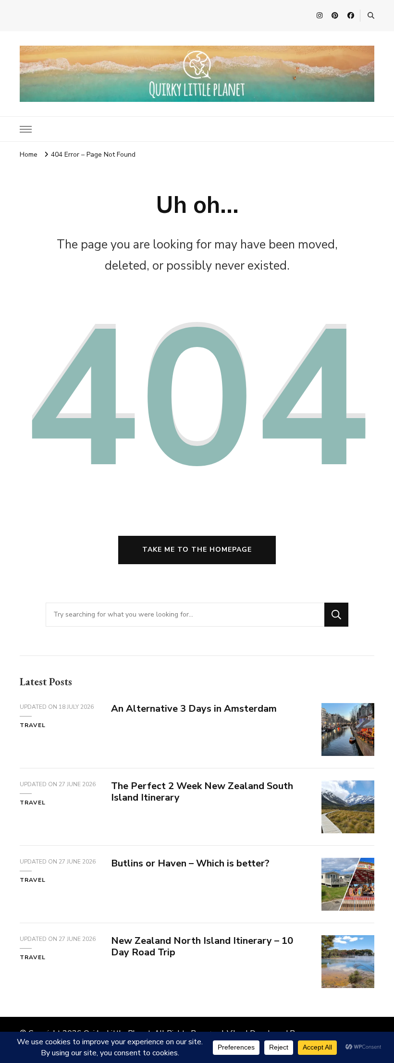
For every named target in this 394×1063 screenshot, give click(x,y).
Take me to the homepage (197, 549)
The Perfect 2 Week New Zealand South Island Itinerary (202, 791)
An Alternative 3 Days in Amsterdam (194, 708)
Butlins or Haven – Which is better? (190, 863)
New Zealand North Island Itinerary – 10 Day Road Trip (202, 946)
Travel (33, 725)
